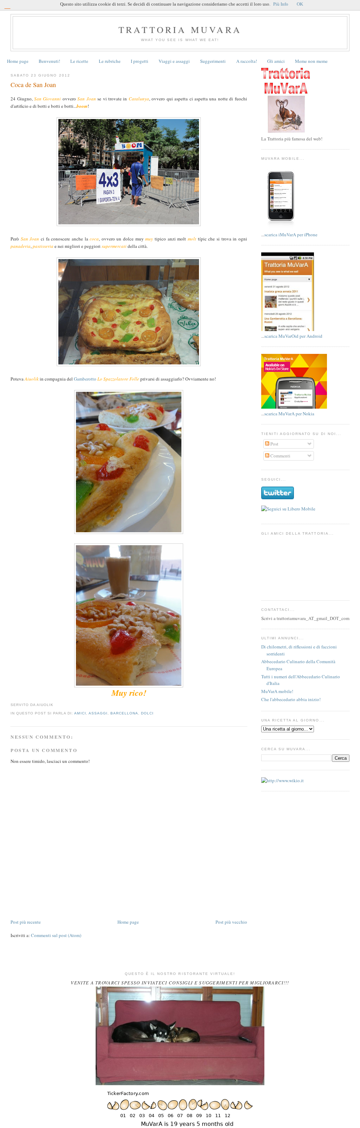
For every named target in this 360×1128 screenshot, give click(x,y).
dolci (147, 713)
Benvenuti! (49, 61)
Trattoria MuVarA (180, 29)
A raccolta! (246, 61)
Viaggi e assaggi (174, 61)
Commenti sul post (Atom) (56, 935)
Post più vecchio (231, 922)
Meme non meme (311, 61)
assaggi (98, 713)
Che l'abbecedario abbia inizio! (291, 699)
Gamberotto (85, 379)
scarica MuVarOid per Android (293, 336)
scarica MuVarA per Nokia (289, 413)
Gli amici (276, 61)
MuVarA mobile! (277, 691)
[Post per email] (55, 705)
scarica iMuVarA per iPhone (290, 234)
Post (273, 444)
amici (80, 713)
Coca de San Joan (33, 84)
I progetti (139, 61)
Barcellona (124, 713)
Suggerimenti (213, 61)
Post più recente (26, 922)
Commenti (279, 456)
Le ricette (79, 61)
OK (300, 4)
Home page (17, 61)
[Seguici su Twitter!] (277, 497)
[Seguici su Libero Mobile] (288, 509)
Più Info (280, 4)
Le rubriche (110, 61)
